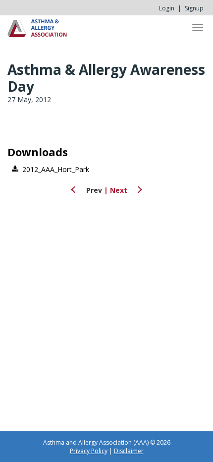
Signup (194, 8)
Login (166, 8)
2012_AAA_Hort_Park (55, 169)
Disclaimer (129, 451)
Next (119, 190)
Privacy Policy (88, 451)
